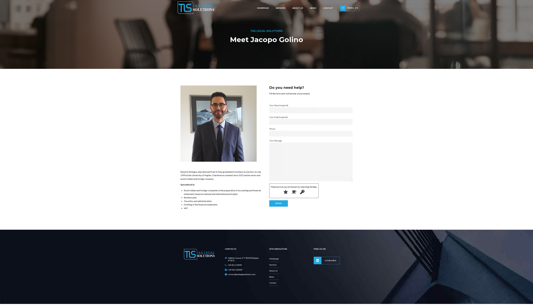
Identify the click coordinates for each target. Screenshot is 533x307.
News (313, 8)
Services (280, 8)
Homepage (263, 8)
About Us (297, 8)
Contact (328, 8)
